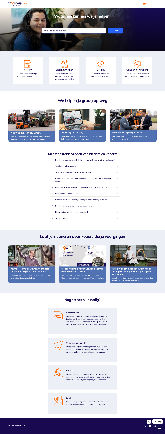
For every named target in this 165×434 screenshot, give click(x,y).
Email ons (70, 398)
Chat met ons (72, 312)
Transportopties (61, 218)
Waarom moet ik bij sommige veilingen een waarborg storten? (81, 200)
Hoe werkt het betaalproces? (67, 193)
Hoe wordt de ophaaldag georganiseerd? (72, 212)
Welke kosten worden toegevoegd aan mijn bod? (75, 172)
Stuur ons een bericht (76, 343)
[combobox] (74, 30)
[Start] (15, 4)
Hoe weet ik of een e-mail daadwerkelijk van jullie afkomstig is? (81, 187)
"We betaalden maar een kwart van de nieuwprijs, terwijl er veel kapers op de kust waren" (131, 271)
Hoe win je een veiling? (72, 132)
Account (28, 69)
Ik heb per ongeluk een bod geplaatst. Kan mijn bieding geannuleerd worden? (83, 179)
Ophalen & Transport (137, 69)
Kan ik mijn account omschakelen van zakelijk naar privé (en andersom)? (85, 160)
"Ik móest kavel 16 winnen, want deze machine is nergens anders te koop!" (30, 270)
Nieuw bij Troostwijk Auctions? (26, 132)
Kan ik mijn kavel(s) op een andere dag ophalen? (75, 206)
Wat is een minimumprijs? (66, 166)
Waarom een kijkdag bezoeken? (128, 132)
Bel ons (69, 370)
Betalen (101, 69)
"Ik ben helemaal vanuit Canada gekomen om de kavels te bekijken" (82, 270)
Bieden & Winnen (64, 69)
